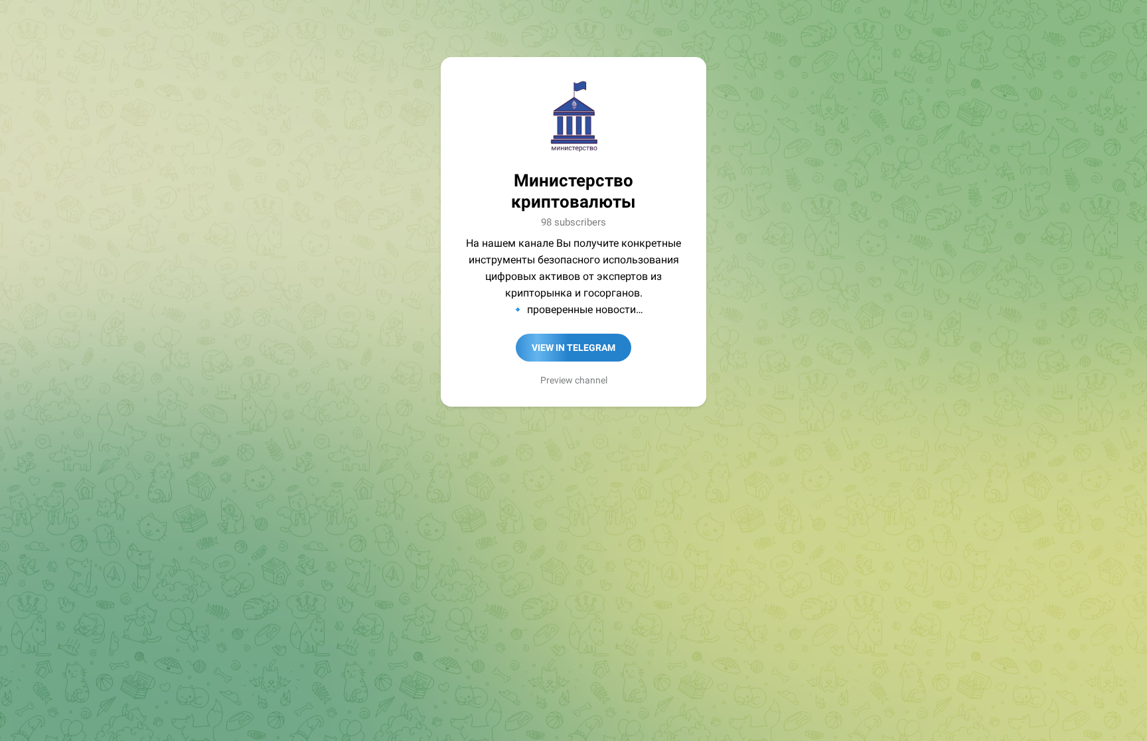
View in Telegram (573, 347)
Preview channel (573, 380)
